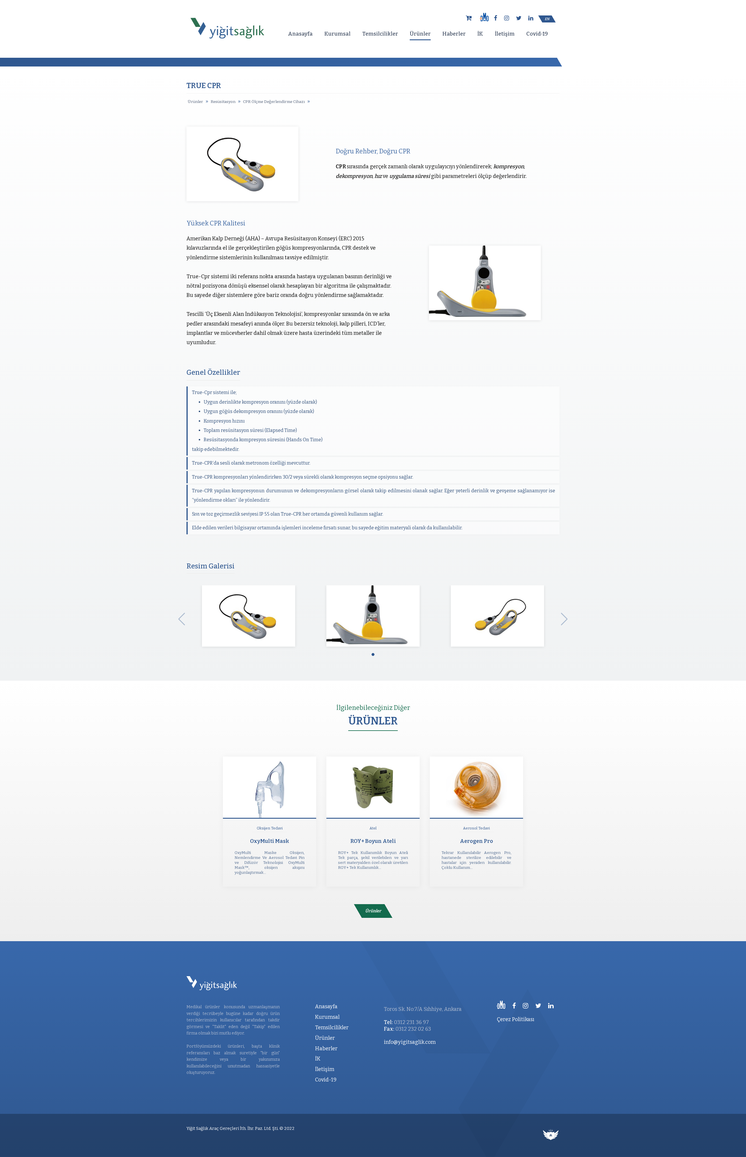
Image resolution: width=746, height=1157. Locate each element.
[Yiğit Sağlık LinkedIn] (532, 18)
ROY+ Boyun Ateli (373, 841)
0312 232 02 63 (413, 1029)
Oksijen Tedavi (270, 828)
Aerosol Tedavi (476, 828)
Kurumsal (337, 34)
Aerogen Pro (476, 841)
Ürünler (420, 34)
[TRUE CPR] (248, 618)
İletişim (505, 34)
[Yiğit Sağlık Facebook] (497, 18)
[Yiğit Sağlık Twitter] (520, 18)
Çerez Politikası (515, 1019)
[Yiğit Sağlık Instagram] (508, 18)
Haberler (454, 34)
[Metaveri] (551, 1135)
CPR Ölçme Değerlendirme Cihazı (274, 101)
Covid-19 (537, 34)
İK (480, 34)
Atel (373, 828)
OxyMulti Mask (269, 841)
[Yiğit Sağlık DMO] (484, 17)
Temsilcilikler (380, 34)
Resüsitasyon (223, 101)
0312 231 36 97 (411, 1022)
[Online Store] (470, 18)
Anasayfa (300, 34)
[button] (373, 654)
